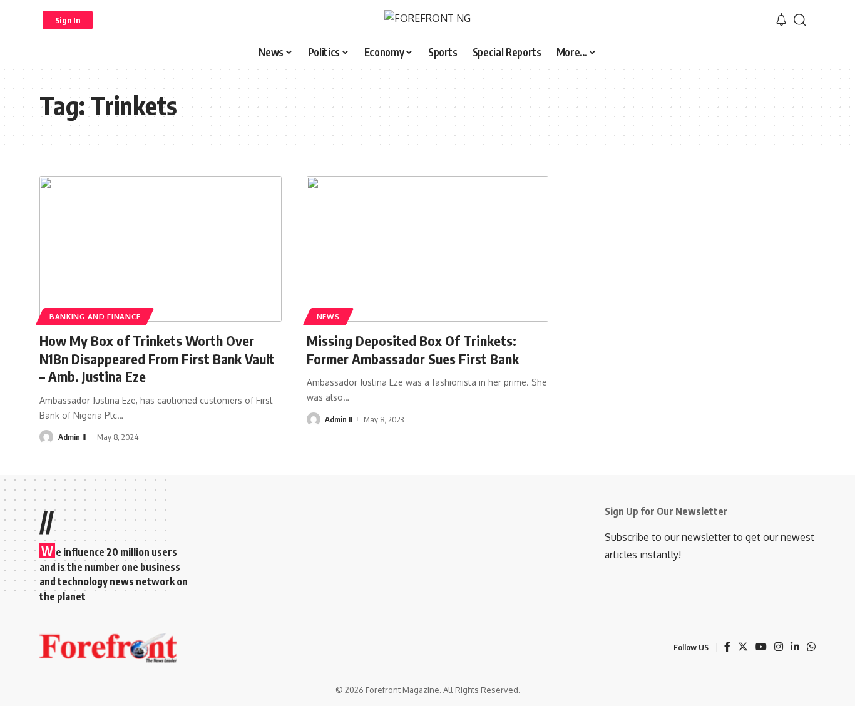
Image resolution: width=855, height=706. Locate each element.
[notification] (781, 20)
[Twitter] (743, 647)
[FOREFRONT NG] (427, 19)
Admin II (72, 437)
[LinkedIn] (795, 647)
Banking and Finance (94, 316)
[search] (800, 20)
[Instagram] (778, 647)
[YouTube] (761, 647)
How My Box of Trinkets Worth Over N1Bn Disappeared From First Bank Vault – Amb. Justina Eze (157, 358)
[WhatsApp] (811, 647)
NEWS (328, 316)
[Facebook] (727, 647)
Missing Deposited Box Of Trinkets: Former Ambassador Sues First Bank (413, 349)
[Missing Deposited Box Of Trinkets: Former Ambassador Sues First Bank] (428, 249)
